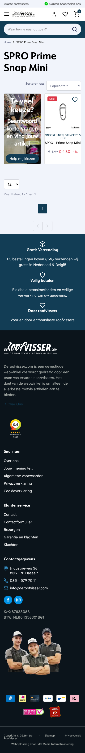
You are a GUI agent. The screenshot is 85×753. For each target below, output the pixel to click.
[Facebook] (8, 600)
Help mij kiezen (22, 158)
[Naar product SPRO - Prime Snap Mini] (63, 112)
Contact (10, 514)
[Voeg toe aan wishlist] (75, 100)
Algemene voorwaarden (23, 475)
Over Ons (15, 404)
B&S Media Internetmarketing (55, 744)
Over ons (11, 460)
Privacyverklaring (18, 483)
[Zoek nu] (74, 29)
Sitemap (50, 735)
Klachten (11, 544)
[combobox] (42, 29)
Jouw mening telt (18, 468)
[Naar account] (54, 14)
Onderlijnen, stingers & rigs (63, 136)
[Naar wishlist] (65, 14)
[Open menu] (6, 14)
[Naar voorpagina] (23, 14)
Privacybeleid (73, 735)
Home (7, 42)
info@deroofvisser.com (29, 588)
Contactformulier (18, 522)
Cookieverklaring (18, 490)
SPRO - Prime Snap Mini (63, 143)
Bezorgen (12, 529)
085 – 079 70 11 (23, 580)
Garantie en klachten (21, 537)
